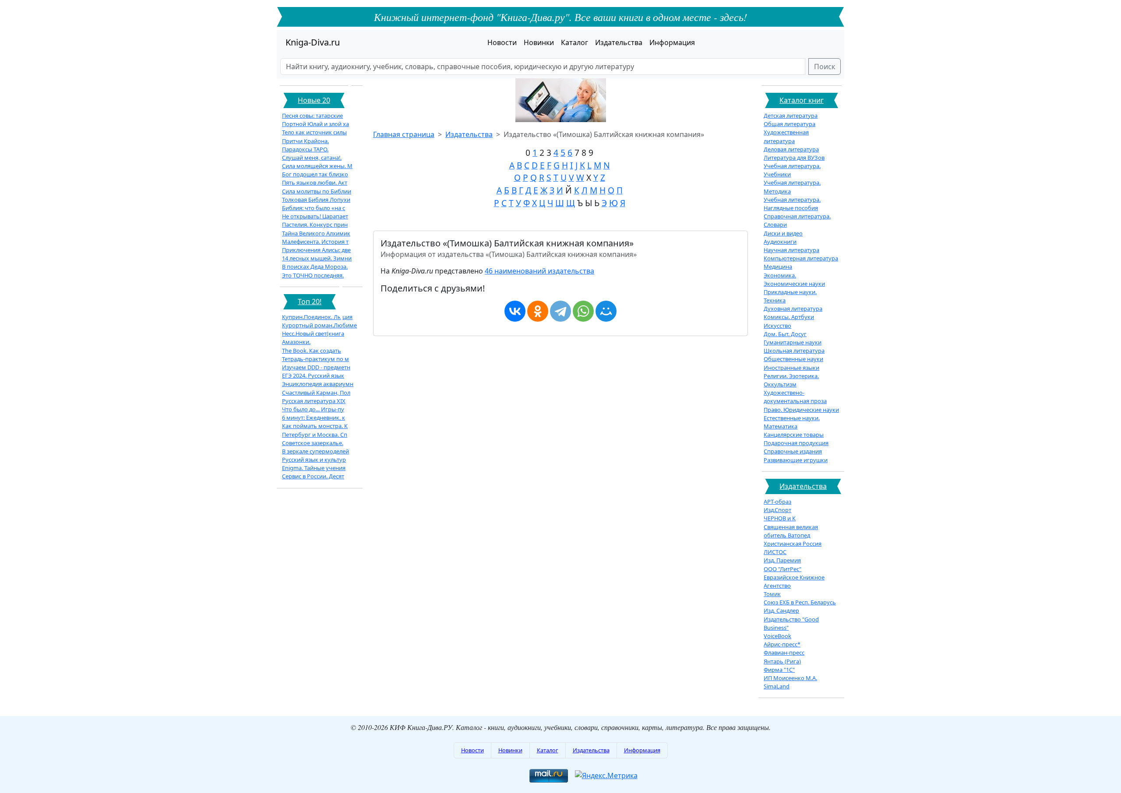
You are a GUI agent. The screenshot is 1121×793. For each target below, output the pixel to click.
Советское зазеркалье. (312, 443)
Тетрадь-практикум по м (315, 359)
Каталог (574, 42)
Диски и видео (783, 233)
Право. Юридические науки (801, 410)
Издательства (618, 42)
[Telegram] (560, 311)
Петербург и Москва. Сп (314, 435)
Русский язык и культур (314, 459)
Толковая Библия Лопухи (316, 200)
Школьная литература (794, 350)
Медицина (778, 266)
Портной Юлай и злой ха (315, 124)
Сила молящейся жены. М (317, 166)
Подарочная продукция (796, 443)
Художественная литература (786, 136)
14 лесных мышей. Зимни (317, 258)
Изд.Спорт (777, 510)
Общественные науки (793, 359)
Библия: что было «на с (313, 208)
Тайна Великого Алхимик (316, 233)
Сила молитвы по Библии (316, 191)
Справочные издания (793, 451)
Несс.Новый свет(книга (313, 333)
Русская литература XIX (313, 401)
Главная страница (403, 134)
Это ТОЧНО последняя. (313, 275)
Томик (772, 594)
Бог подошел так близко (315, 174)
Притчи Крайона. (305, 141)
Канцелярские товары (794, 435)
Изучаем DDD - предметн (316, 367)
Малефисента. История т (315, 242)
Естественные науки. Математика (792, 422)
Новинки (539, 42)
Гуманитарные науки (792, 342)
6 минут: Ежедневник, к (313, 417)
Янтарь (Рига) (782, 661)
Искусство (777, 326)
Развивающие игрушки (796, 460)
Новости (502, 42)
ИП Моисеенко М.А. (790, 678)
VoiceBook (777, 636)
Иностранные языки (791, 368)
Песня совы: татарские (312, 115)
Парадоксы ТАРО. (305, 149)
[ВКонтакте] (514, 311)
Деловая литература (791, 149)
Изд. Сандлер (781, 610)
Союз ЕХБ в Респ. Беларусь (800, 602)
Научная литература (791, 250)
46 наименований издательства (539, 271)
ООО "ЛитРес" (782, 569)
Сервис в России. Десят (313, 476)
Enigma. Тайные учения (313, 468)
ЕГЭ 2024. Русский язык (313, 375)
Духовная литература (793, 308)
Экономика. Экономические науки (794, 279)
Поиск (824, 66)
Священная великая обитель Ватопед (791, 531)
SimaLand (777, 686)
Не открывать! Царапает (315, 216)
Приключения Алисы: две (316, 250)
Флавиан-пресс (784, 652)
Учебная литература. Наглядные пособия (792, 204)
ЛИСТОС (775, 552)
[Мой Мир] (606, 311)
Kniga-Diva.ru (313, 42)
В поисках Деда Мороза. (315, 266)
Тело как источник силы (314, 132)
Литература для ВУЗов (794, 157)
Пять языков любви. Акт (314, 182)
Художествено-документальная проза (795, 397)
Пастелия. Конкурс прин (315, 224)
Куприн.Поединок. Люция (317, 317)
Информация (672, 42)
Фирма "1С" (779, 670)
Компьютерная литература (801, 258)
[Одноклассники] (537, 311)
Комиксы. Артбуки (789, 317)
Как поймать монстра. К (315, 426)
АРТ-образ (777, 501)
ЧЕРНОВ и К (780, 518)
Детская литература (791, 115)
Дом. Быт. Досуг (785, 334)
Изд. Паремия (782, 560)
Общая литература (789, 124)
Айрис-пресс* (782, 644)
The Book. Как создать (311, 350)
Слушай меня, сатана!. (312, 157)
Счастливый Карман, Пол (316, 392)
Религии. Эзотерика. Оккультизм (791, 380)
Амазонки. (296, 342)
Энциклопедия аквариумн (317, 384)
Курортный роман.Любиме (319, 325)
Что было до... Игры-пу (313, 409)
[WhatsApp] (583, 311)
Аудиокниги (780, 242)
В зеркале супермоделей (315, 451)
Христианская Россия (792, 543)
